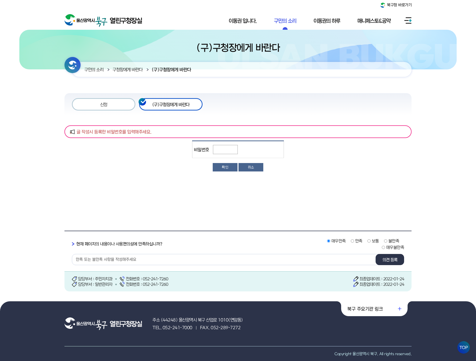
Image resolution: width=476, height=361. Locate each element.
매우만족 (338, 240)
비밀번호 (201, 149)
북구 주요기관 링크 (365, 308)
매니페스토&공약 (373, 21)
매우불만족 (395, 247)
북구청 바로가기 (399, 4)
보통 (375, 240)
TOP (463, 347)
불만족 (393, 240)
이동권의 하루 (327, 21)
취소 (251, 167)
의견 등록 (390, 259)
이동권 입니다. (243, 21)
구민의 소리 (285, 21)
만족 (358, 240)
